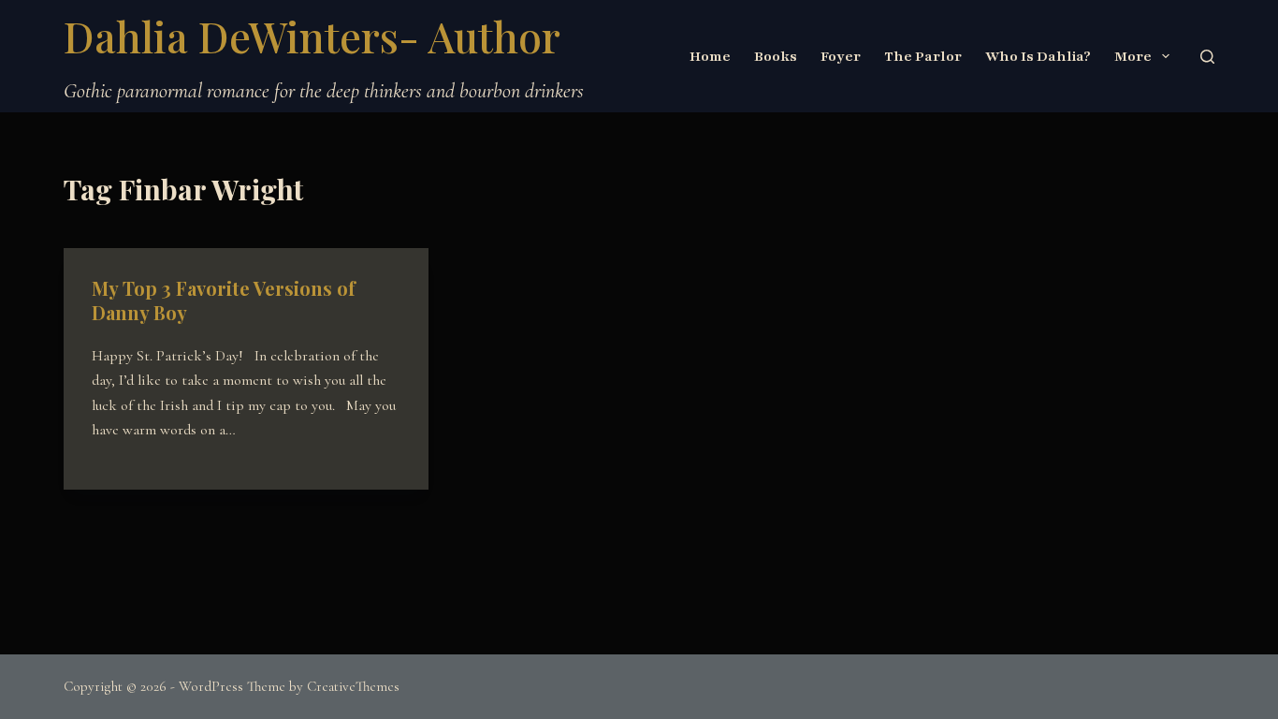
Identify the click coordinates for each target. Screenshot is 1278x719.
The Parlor (923, 56)
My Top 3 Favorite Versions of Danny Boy (224, 300)
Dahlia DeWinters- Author (312, 35)
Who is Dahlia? (1038, 56)
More (1133, 56)
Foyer (841, 56)
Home (710, 56)
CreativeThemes (353, 686)
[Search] (1207, 57)
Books (775, 56)
